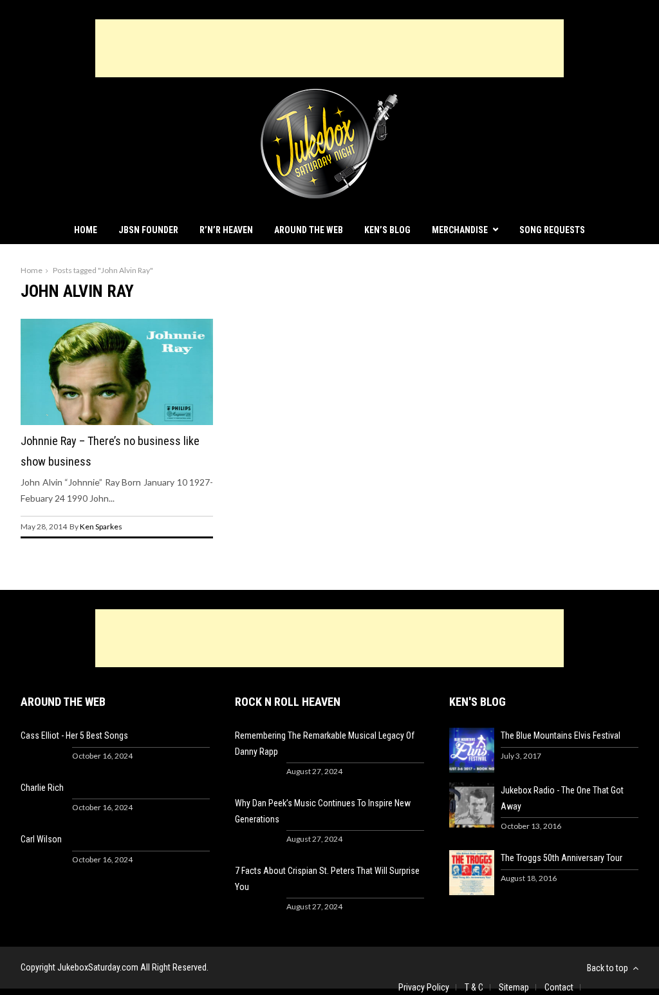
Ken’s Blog (387, 230)
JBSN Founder (148, 230)
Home (85, 230)
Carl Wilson (41, 839)
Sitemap (514, 987)
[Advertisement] (329, 48)
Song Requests (552, 230)
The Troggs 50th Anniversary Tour (561, 858)
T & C (474, 987)
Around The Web (308, 230)
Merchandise (460, 230)
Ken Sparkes (101, 526)
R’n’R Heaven (226, 230)
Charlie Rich (42, 787)
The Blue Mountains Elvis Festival (560, 735)
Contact (558, 987)
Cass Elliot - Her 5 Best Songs (74, 735)
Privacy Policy (423, 987)
